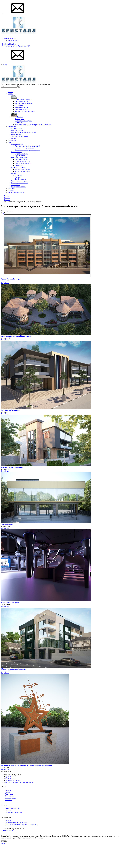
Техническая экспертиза (19, 136)
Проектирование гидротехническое (27, 150)
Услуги (10, 142)
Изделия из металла (18, 167)
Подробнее (5, 283)
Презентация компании (16, 193)
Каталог (10, 94)
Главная (10, 92)
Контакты (11, 191)
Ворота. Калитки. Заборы (23, 103)
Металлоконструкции (24, 99)
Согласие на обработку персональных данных (21, 825)
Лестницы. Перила (21, 101)
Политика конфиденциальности (16, 823)
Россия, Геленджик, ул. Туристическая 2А (16, 46)
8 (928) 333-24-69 (10, 39)
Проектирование (17, 130)
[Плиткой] (1, 213)
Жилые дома (19, 119)
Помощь (8, 821)
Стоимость (18, 165)
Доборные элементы (22, 109)
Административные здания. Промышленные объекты (33, 125)
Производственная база (19, 183)
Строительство (16, 134)
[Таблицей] (4, 213)
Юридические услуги (18, 187)
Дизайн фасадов (20, 179)
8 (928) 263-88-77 (13, 41)
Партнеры (11, 189)
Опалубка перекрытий (22, 162)
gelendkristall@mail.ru (8, 44)
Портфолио (12, 127)
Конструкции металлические (25, 111)
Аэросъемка (15, 185)
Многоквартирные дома (23, 121)
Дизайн (13, 138)
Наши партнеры (10, 798)
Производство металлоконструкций (23, 132)
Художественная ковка (22, 171)
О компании (12, 140)
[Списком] (3, 213)
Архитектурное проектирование (26, 148)
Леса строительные (21, 160)
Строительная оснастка (19, 158)
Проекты (20, 117)
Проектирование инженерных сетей (27, 146)
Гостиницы (18, 123)
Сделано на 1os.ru (7, 831)
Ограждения (19, 105)
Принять (3, 841)
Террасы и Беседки (21, 154)
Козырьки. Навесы (21, 107)
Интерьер (18, 175)
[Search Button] (18, 86)
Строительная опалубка (23, 163)
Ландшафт (18, 177)
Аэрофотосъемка (17, 129)
